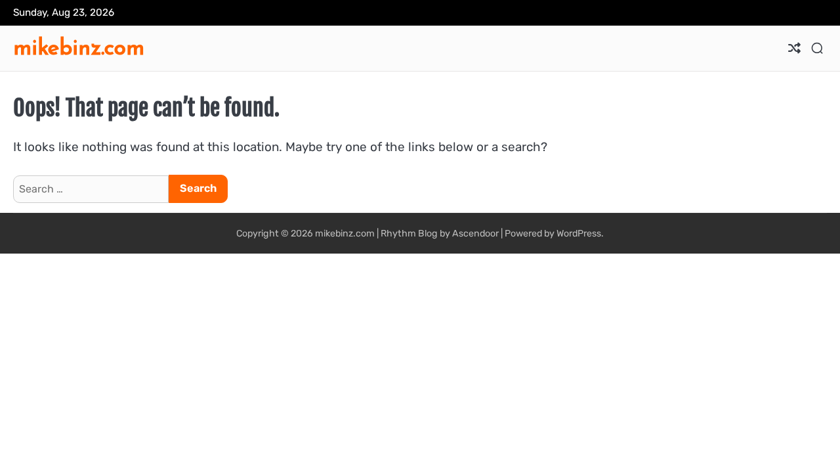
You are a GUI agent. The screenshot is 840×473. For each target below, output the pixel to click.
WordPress (578, 233)
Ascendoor (475, 233)
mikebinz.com (78, 47)
